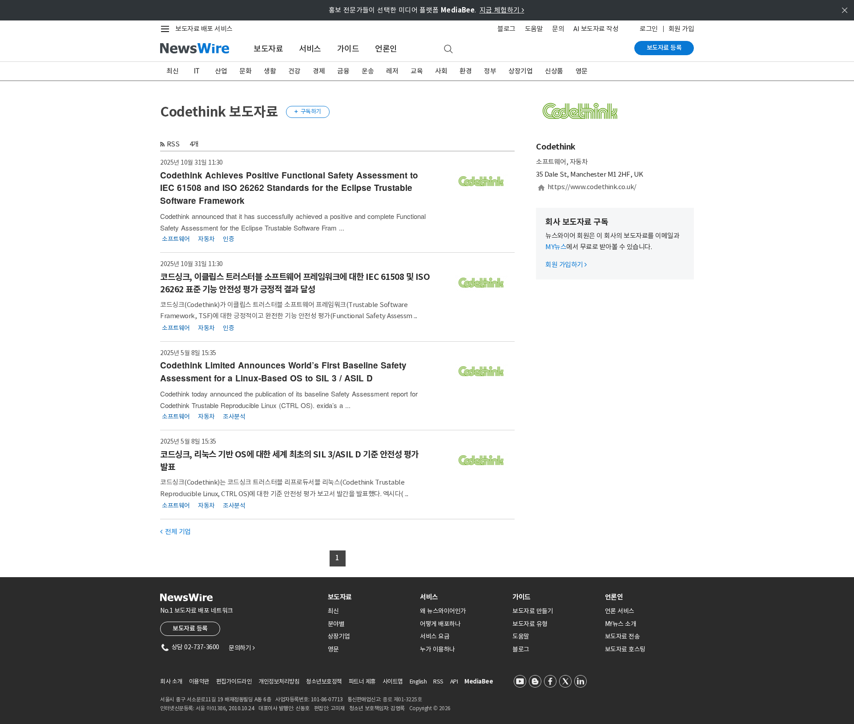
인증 (228, 239)
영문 (582, 71)
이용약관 (199, 681)
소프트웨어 (176, 239)
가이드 (348, 49)
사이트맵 (393, 681)
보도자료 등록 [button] (190, 628)
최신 (172, 71)
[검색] (448, 49)
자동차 (206, 239)
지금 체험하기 (501, 10)
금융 (343, 71)
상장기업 (520, 71)
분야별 (336, 624)
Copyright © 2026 (430, 708)
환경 (465, 71)
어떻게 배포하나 (440, 624)
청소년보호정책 (324, 681)
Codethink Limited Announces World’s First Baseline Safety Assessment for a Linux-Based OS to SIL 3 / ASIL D (283, 371)
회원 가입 (681, 28)
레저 (392, 71)
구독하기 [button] (307, 111)
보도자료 (268, 49)
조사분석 (234, 417)
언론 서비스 (619, 611)
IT (197, 71)
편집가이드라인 (234, 681)
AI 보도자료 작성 (595, 28)
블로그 (506, 28)
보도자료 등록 (664, 48)
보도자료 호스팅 (625, 649)
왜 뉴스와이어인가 (443, 611)
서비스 (310, 49)
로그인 (649, 28)
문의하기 (241, 648)
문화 (245, 71)
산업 (221, 71)
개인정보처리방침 (278, 681)
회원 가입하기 (566, 264)
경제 (319, 71)
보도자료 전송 (622, 636)
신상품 (554, 71)
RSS (173, 144)
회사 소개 (171, 681)
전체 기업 (175, 531)
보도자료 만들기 (532, 611)
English (418, 681)
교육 (417, 71)
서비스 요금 (434, 636)
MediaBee (478, 681)
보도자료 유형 (530, 624)
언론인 (386, 49)
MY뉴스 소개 (620, 624)
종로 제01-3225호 (402, 699)
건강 (294, 71)
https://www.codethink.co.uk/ (592, 186)
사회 (441, 71)
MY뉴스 (555, 247)
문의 (558, 28)
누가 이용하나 (437, 649)
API (454, 681)
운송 (368, 71)
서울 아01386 (211, 708)
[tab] (370, 597)
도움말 (534, 28)
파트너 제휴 (362, 681)
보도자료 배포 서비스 (204, 28)
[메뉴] (166, 28)
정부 (490, 71)
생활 (270, 71)
